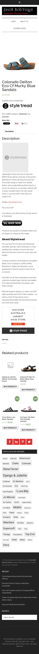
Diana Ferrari (10, 469)
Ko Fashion (7, 502)
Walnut (22, 540)
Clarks (15, 463)
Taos (19, 529)
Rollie (16, 517)
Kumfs (16, 502)
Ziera (6, 544)
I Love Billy (22, 491)
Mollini (17, 507)
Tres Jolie (6, 540)
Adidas (5, 458)
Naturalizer (27, 508)
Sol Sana (20, 523)
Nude (4, 513)
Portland (19, 513)
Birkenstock (25, 458)
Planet (11, 513)
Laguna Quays (26, 502)
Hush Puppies (8, 492)
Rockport (6, 517)
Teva (25, 529)
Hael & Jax (24, 486)
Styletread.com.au (15, 202)
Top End (30, 534)
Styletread (23, 114)
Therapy (6, 534)
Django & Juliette (15, 475)
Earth (27, 481)
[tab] (9, 131)
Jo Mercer (9, 497)
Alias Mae (13, 458)
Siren (22, 517)
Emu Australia (7, 486)
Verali (14, 539)
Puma (26, 513)
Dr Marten (6, 481)
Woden (30, 540)
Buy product (10, 387)
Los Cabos (6, 508)
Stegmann (30, 523)
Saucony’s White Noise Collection (13, 604)
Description (9, 131)
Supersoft (9, 528)
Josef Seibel (21, 497)
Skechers (8, 522)
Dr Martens (18, 481)
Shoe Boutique (19, 11)
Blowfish (6, 464)
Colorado (5, 117)
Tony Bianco (17, 534)
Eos (16, 486)
